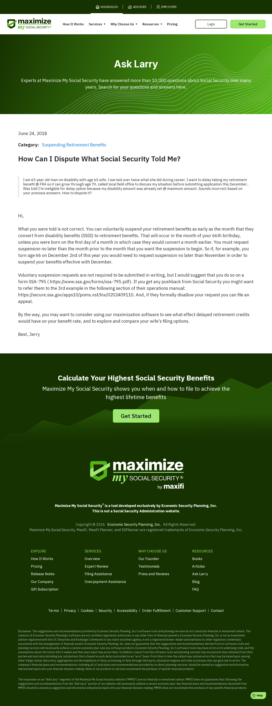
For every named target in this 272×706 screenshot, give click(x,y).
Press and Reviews (153, 574)
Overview (92, 558)
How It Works (73, 24)
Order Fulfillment (156, 610)
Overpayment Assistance (105, 581)
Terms (53, 610)
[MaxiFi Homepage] (20, 24)
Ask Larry (200, 574)
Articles (198, 566)
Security (105, 610)
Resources (150, 24)
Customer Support (191, 610)
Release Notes (43, 574)
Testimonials (148, 566)
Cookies (87, 610)
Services (95, 24)
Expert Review (96, 566)
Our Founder (148, 558)
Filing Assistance (98, 574)
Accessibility (127, 610)
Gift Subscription (44, 589)
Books (197, 558)
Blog (196, 581)
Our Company (42, 581)
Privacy (70, 610)
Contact (217, 610)
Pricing (172, 24)
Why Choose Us (122, 24)
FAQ (195, 589)
